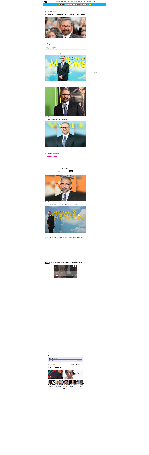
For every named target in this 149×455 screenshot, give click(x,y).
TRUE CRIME (80, 1)
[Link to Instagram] (94, 1)
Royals (68, 1)
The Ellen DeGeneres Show (72, 50)
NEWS (62, 1)
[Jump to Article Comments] (45, 47)
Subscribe (89, 1)
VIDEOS (75, 1)
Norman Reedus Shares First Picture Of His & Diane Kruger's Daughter (57, 158)
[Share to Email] (56, 47)
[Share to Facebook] (47, 47)
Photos (48, 11)
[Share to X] (51, 47)
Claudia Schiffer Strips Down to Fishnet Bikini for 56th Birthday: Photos (57, 162)
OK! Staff (50, 43)
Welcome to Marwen (53, 11)
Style (65, 1)
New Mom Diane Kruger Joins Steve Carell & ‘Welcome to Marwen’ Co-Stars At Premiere (60, 160)
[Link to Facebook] (92, 1)
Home (46, 11)
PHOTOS (72, 1)
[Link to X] (96, 1)
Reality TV (58, 1)
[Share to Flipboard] (53, 47)
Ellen (85, 84)
